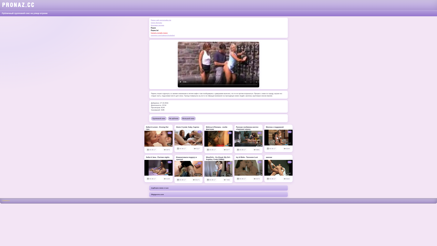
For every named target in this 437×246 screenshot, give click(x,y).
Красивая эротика (157, 25)
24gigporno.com (157, 194)
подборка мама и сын (159, 188)
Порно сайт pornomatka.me (161, 20)
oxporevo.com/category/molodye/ (163, 35)
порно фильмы (156, 23)
